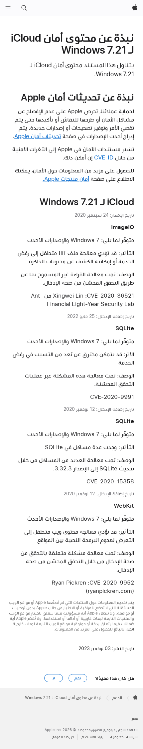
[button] (24, 8)
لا (54, 678)
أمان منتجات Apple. (66, 178)
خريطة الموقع (63, 737)
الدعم (117, 698)
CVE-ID (103, 157)
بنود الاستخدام (92, 737)
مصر (135, 718)
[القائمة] (8, 8)
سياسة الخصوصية (124, 737)
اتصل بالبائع (124, 629)
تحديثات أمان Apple (37, 136)
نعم (77, 678)
